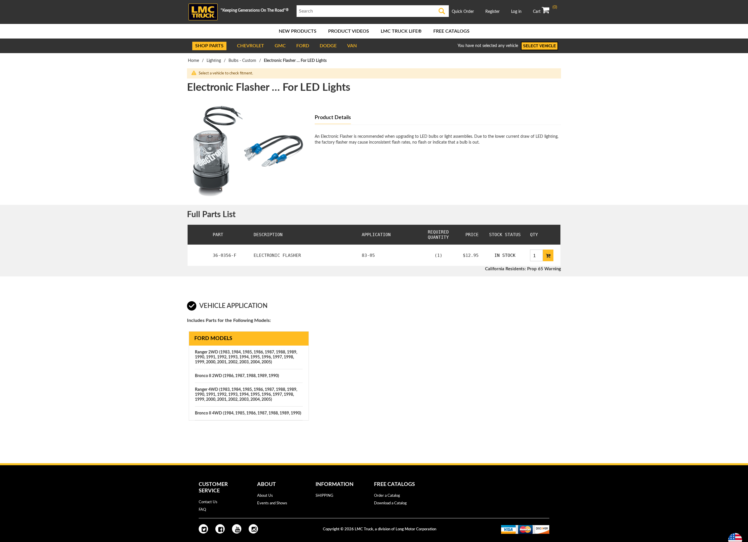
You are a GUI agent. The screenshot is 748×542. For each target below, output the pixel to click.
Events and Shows (272, 503)
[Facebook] (220, 529)
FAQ (202, 510)
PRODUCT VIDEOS (348, 31)
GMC (280, 45)
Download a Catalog (390, 503)
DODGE (328, 45)
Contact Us (208, 502)
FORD (302, 45)
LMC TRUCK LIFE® (401, 31)
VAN (352, 45)
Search (442, 11)
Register (492, 12)
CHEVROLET (250, 45)
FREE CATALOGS (451, 31)
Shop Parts (209, 45)
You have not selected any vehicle (488, 46)
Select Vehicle (539, 46)
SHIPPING (324, 496)
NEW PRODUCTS (297, 31)
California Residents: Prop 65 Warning (523, 269)
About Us (265, 496)
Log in (516, 12)
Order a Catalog (387, 496)
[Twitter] (203, 529)
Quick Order (463, 12)
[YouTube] (236, 529)
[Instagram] (253, 529)
